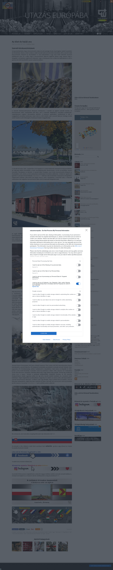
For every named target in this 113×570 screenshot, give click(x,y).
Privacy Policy (66, 339)
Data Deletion (46, 339)
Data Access (56, 339)
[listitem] (56, 261)
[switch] (78, 265)
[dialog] (56, 285)
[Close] (87, 230)
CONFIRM (44, 333)
